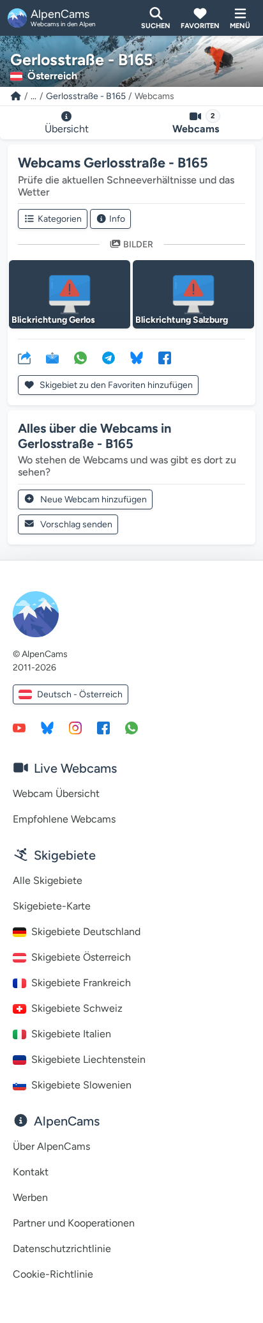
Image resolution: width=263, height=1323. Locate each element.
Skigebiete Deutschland (85, 931)
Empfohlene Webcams (64, 819)
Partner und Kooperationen (74, 1223)
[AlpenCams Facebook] (103, 727)
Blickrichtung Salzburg (181, 319)
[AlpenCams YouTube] (19, 727)
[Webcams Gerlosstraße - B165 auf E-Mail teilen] (52, 357)
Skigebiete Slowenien (81, 1085)
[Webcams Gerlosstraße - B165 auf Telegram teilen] (108, 357)
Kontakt (31, 1172)
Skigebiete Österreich (81, 957)
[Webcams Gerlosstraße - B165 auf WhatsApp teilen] (80, 357)
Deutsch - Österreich (80, 694)
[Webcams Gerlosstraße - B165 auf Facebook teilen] (164, 357)
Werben (30, 1197)
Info (117, 218)
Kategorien (60, 218)
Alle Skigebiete (47, 880)
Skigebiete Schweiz (77, 1008)
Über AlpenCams (51, 1146)
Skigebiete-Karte (52, 906)
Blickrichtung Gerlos (53, 319)
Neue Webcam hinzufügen (93, 499)
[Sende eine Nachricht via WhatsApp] (131, 727)
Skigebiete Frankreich (81, 983)
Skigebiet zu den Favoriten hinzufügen (115, 385)
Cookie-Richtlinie (53, 1274)
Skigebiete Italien (71, 1034)
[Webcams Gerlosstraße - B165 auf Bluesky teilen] (136, 357)
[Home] (16, 96)
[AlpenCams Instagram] (75, 727)
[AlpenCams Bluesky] (47, 727)
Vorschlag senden (76, 524)
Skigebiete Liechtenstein (88, 1059)
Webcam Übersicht (56, 793)
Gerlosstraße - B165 (86, 96)
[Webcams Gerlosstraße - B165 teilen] (24, 357)
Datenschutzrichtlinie (62, 1248)
